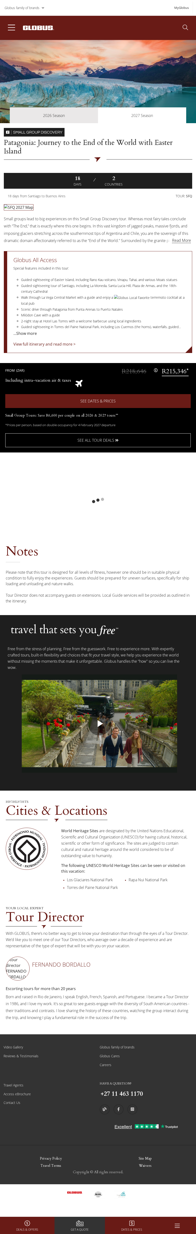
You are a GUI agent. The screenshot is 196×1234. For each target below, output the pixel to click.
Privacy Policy (51, 1158)
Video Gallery (13, 1047)
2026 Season (54, 115)
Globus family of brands (22, 8)
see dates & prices (98, 401)
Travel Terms (50, 1165)
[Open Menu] (177, 1225)
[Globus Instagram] (132, 1109)
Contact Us (12, 1102)
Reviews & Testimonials (21, 1056)
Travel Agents (13, 1085)
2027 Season (142, 115)
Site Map (145, 1158)
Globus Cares (110, 1056)
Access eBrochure (17, 1094)
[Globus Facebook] (119, 1109)
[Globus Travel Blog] (105, 1109)
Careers (105, 1065)
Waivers (145, 1165)
